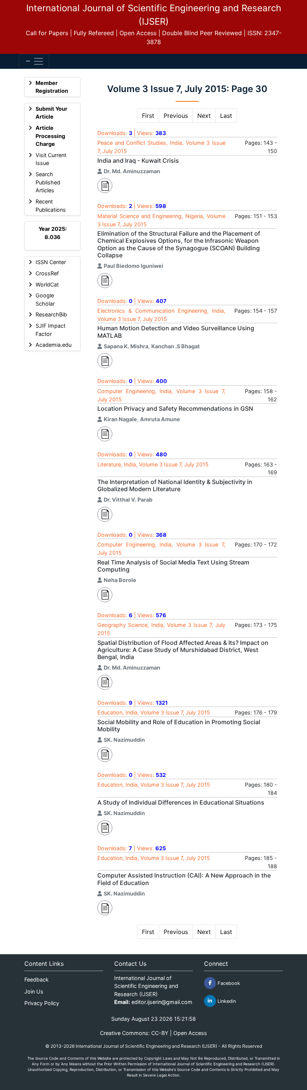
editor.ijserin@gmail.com (161, 1002)
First (148, 115)
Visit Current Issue (51, 159)
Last (226, 115)
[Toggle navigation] (34, 61)
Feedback (36, 979)
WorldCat (47, 284)
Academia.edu (54, 345)
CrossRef (47, 273)
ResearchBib (51, 314)
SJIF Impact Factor (51, 329)
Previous (176, 115)
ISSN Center (51, 262)
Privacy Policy (41, 1003)
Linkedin (226, 1001)
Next (204, 115)
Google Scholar (45, 299)
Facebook (228, 983)
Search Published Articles (48, 182)
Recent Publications (51, 205)
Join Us (33, 991)
